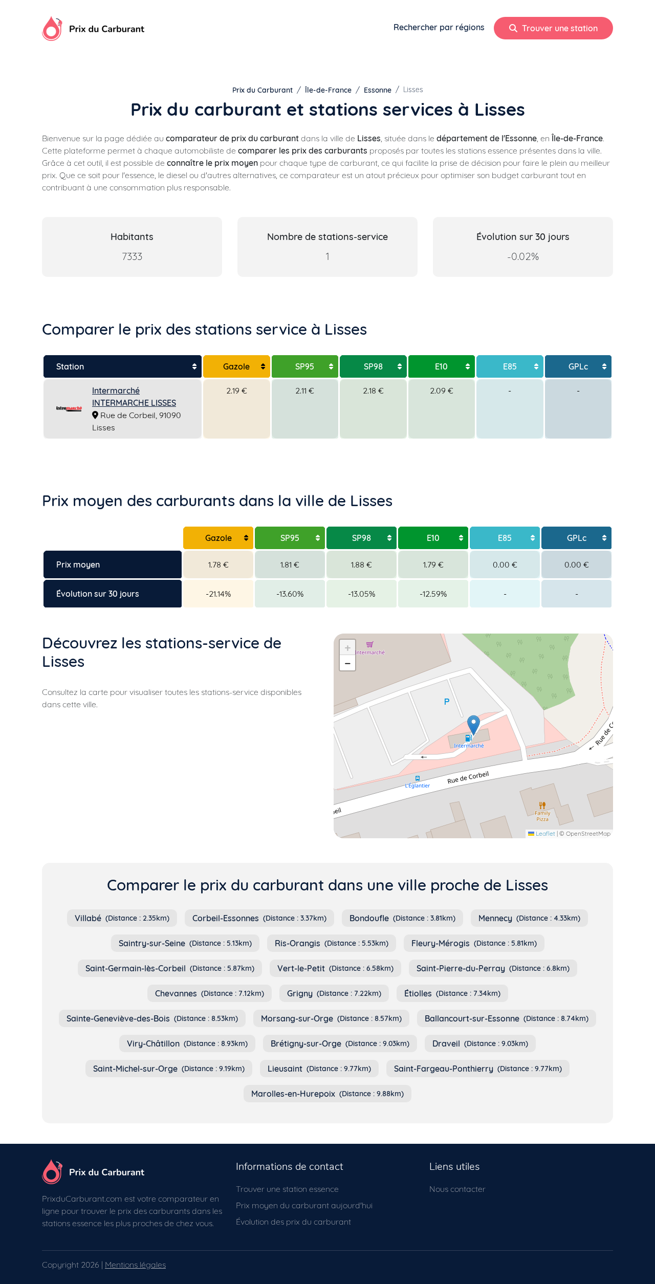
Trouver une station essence (287, 1189)
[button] (473, 725)
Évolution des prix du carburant (293, 1221)
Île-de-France (328, 90)
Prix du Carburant (262, 90)
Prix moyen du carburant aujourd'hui (304, 1205)
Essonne (377, 90)
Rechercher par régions (439, 27)
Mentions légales (135, 1264)
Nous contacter (457, 1189)
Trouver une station (559, 28)
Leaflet (544, 833)
